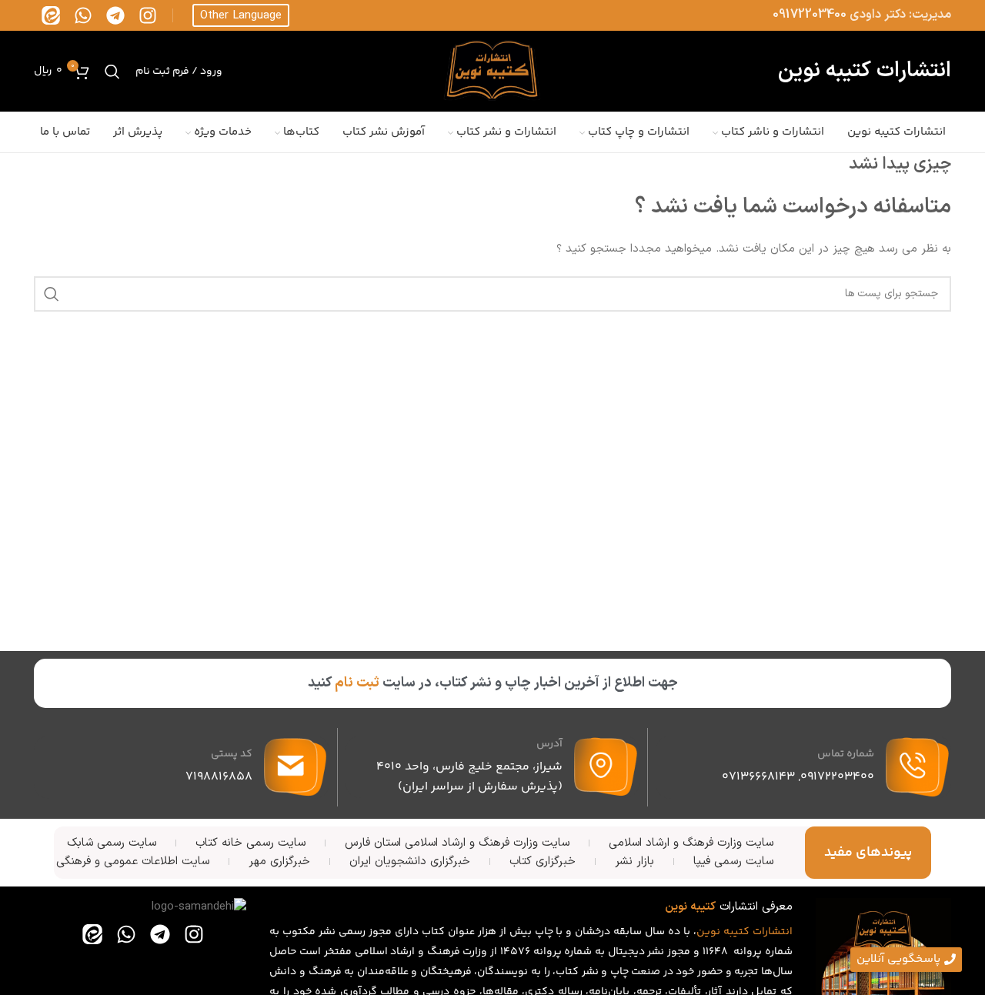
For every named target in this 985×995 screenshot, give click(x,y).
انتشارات (773, 931)
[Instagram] (148, 15)
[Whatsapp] (83, 15)
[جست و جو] (112, 71)
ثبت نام (357, 683)
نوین (708, 931)
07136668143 (758, 776)
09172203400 (809, 14)
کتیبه (736, 931)
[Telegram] (115, 15)
